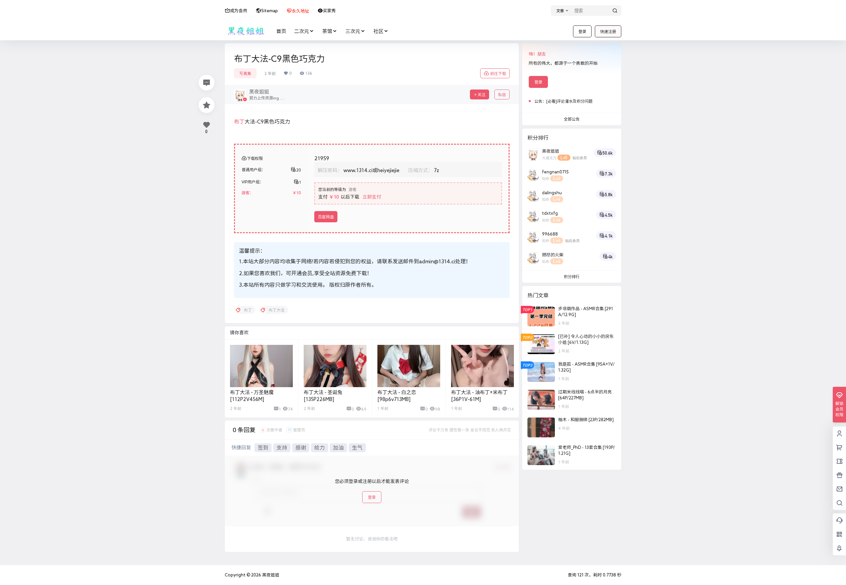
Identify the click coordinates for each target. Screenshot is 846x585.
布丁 (239, 121)
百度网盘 (326, 217)
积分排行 (572, 276)
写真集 (245, 73)
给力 (319, 447)
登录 (582, 31)
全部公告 (572, 119)
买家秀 (329, 11)
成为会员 (238, 11)
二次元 (301, 31)
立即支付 (372, 197)
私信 (502, 94)
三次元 (352, 31)
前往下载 (498, 73)
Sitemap (269, 11)
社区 (378, 31)
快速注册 (608, 31)
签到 (263, 447)
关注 (481, 94)
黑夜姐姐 (270, 575)
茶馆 (327, 31)
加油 (338, 447)
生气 (357, 447)
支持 (282, 447)
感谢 (300, 447)
